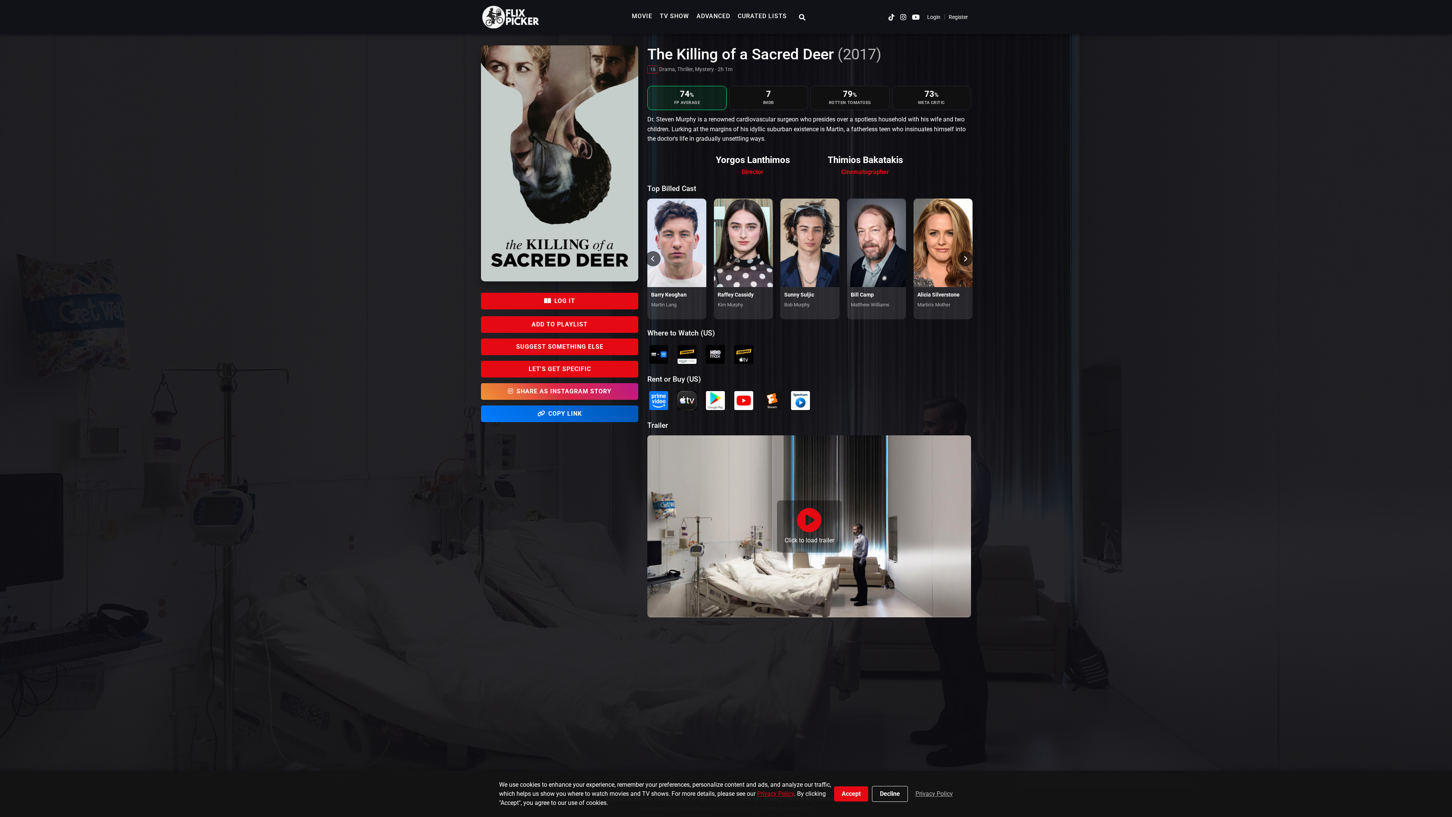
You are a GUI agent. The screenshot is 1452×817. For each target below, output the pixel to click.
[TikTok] (892, 17)
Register (958, 17)
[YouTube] (916, 17)
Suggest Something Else (559, 346)
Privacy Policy (775, 793)
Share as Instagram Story (564, 391)
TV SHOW (674, 16)
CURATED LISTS (762, 16)
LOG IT (564, 300)
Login (933, 17)
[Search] (802, 17)
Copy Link (565, 413)
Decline (890, 793)
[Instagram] (903, 17)
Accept (851, 793)
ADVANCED (713, 16)
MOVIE (642, 16)
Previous (653, 258)
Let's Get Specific (560, 369)
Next (965, 258)
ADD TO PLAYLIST (560, 324)
